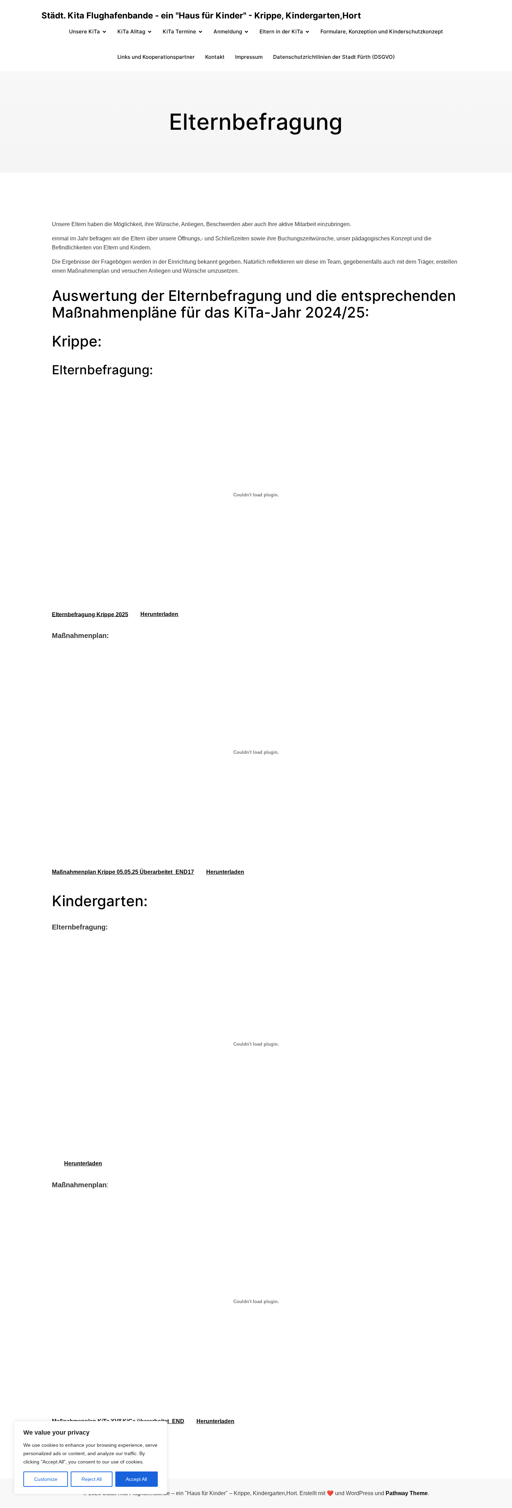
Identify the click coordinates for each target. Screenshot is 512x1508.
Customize (45, 1479)
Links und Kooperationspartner (156, 57)
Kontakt (215, 57)
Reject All (92, 1479)
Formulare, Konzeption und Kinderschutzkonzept (381, 31)
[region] (90, 1457)
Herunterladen (159, 614)
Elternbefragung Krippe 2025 (90, 614)
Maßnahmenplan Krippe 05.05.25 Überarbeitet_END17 (123, 872)
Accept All (136, 1479)
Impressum (249, 57)
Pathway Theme (407, 1493)
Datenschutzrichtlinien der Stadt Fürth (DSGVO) (334, 57)
